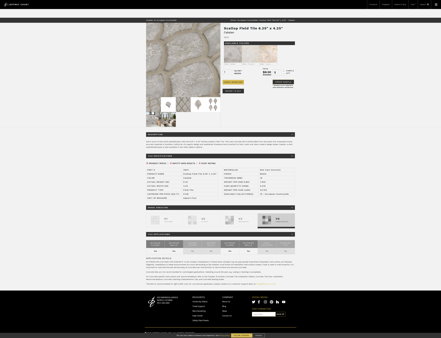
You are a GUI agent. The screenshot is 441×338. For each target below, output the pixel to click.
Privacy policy (224, 335)
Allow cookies (241, 335)
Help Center (197, 315)
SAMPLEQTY (290, 72)
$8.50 (267, 72)
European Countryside (247, 20)
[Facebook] (259, 302)
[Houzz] (277, 302)
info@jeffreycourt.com (266, 284)
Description (155, 134)
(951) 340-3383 (163, 303)
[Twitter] (253, 302)
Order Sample (283, 82)
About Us (226, 301)
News (224, 311)
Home (233, 20)
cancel (258, 335)
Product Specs (157, 163)
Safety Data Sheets (183, 163)
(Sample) (267, 75)
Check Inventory (233, 82)
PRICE (265, 69)
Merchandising (199, 311)
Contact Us (227, 315)
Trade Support (198, 306)
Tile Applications (159, 234)
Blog (224, 306)
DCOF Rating (208, 163)
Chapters (386, 4)
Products (373, 4)
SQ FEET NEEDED (238, 72)
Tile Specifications (160, 156)
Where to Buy (400, 4)
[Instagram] (265, 302)
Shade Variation (158, 207)
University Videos (200, 301)
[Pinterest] (271, 302)
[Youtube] (283, 302)
